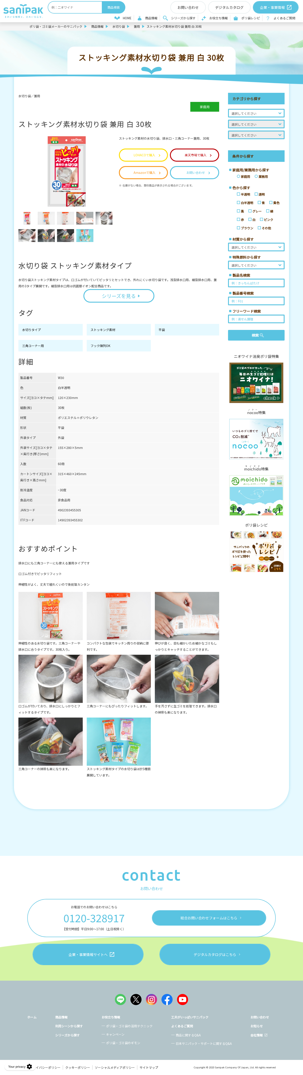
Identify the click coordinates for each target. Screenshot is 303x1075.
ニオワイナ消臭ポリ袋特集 (256, 356)
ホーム (32, 1017)
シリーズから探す (183, 18)
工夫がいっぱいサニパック (190, 1017)
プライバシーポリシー (45, 1067)
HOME (127, 18)
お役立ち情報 (218, 18)
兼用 (137, 26)
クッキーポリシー (77, 1067)
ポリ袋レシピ (250, 18)
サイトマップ (149, 1067)
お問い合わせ (259, 1017)
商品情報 (151, 18)
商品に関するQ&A (188, 1035)
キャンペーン (115, 1034)
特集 (256, 412)
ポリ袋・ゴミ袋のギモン (123, 1043)
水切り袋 (118, 26)
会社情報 (256, 1035)
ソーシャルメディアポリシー (115, 1067)
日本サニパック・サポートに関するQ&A (204, 1043)
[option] (26, 218)
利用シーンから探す (69, 1026)
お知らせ (256, 1026)
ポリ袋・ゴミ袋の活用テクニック (129, 1026)
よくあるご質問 (284, 18)
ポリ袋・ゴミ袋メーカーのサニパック (56, 26)
